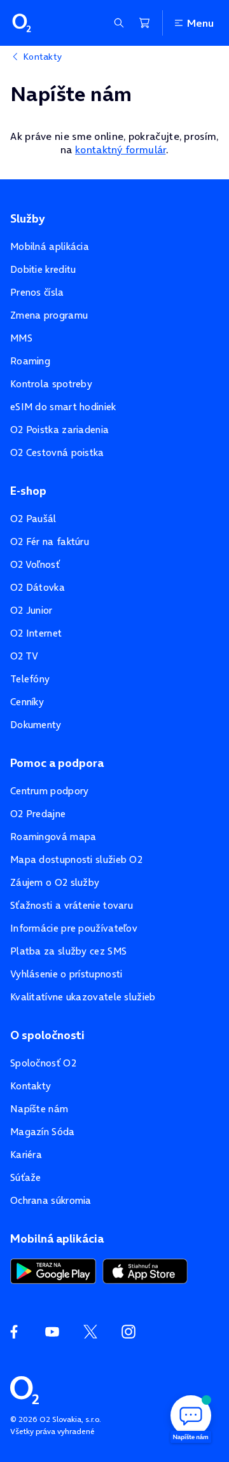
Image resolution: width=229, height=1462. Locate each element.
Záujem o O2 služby (54, 882)
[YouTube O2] (52, 1331)
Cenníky (27, 701)
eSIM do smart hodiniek (63, 406)
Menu (200, 23)
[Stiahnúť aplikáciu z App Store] (145, 1270)
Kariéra (26, 1154)
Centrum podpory (49, 790)
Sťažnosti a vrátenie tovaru (71, 905)
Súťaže (25, 1177)
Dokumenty (36, 724)
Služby (27, 218)
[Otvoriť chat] (191, 1417)
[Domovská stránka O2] (24, 1389)
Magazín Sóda (42, 1131)
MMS (21, 338)
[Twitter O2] (90, 1331)
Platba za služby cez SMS (68, 951)
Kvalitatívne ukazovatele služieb (83, 996)
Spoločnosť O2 (43, 1063)
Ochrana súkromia (51, 1200)
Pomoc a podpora (57, 763)
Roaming (30, 361)
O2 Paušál (33, 518)
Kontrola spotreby (51, 383)
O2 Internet (36, 633)
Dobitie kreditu (43, 269)
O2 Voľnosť (35, 564)
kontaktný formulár (120, 149)
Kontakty (30, 1086)
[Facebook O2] (14, 1331)
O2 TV (24, 656)
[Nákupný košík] (144, 23)
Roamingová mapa (53, 836)
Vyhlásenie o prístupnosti (66, 974)
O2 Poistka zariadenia (59, 429)
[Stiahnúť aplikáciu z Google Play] (53, 1270)
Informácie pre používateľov (73, 928)
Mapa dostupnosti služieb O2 (76, 859)
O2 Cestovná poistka (57, 452)
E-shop (28, 491)
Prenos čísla (37, 292)
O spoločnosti (47, 1035)
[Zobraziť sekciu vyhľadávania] (119, 23)
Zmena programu (49, 315)
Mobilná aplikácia (49, 246)
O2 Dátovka (37, 587)
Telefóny (30, 679)
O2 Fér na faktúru (49, 541)
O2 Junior (31, 610)
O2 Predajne (38, 813)
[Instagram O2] (128, 1331)
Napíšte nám (39, 1108)
